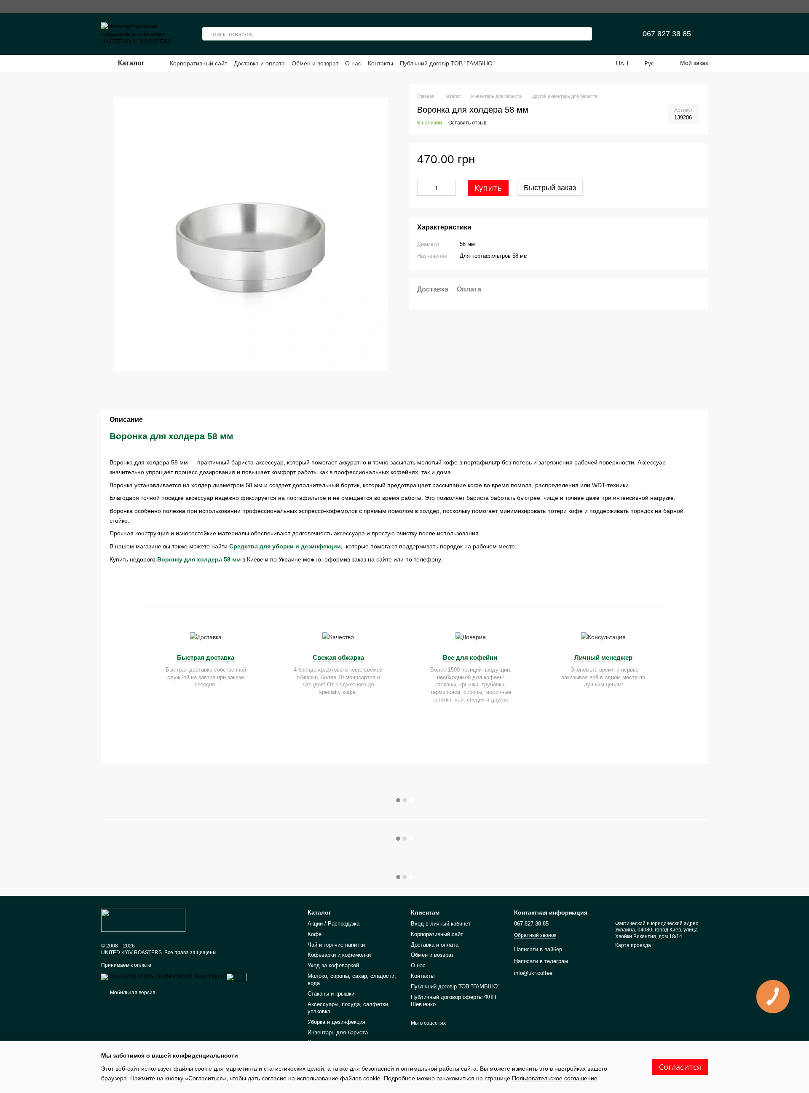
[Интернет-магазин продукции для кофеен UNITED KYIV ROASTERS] (143, 920)
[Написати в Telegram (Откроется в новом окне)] (703, 6)
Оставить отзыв (467, 123)
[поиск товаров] (585, 33)
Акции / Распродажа (333, 923)
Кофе (314, 934)
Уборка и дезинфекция (336, 1022)
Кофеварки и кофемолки (339, 955)
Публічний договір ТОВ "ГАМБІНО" (447, 63)
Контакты (380, 63)
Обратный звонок (535, 935)
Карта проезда (633, 945)
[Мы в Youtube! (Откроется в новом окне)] (689, 6)
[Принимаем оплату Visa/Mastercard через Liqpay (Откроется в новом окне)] (163, 977)
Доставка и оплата (259, 63)
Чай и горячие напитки (336, 945)
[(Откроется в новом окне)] (236, 977)
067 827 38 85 (667, 34)
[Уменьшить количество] (423, 188)
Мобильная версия (132, 993)
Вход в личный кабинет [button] (441, 923)
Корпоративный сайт (198, 63)
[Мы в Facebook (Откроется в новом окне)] (676, 6)
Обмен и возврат (315, 63)
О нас (353, 63)
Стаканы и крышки (331, 993)
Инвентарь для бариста (338, 1032)
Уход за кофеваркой (333, 965)
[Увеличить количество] (449, 188)
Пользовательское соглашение (554, 1078)
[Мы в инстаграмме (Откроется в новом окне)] (662, 6)
